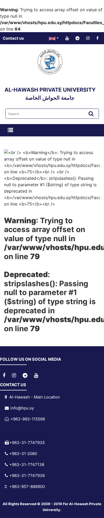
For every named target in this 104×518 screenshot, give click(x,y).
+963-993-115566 (26, 419)
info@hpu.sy (21, 408)
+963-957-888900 (26, 486)
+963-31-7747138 (26, 464)
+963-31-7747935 (26, 442)
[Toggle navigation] (10, 130)
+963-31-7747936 (26, 475)
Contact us (13, 38)
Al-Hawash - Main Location (34, 397)
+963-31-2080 (22, 453)
